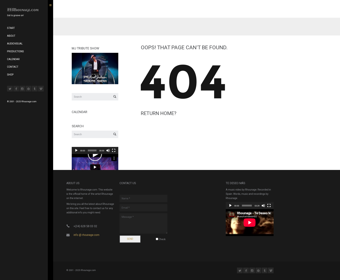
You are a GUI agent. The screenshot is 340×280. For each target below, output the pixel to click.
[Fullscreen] (113, 150)
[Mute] (108, 150)
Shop (10, 74)
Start (11, 28)
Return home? (158, 113)
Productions (15, 51)
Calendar (13, 59)
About (11, 35)
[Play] (76, 150)
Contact (12, 66)
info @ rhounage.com (86, 235)
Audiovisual (15, 43)
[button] (95, 154)
